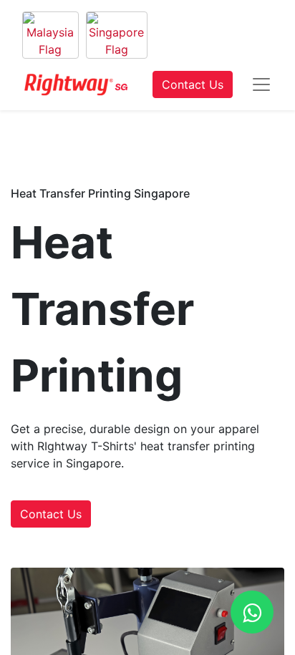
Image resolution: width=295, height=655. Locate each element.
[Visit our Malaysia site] (50, 35)
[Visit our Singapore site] (117, 35)
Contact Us (192, 84)
